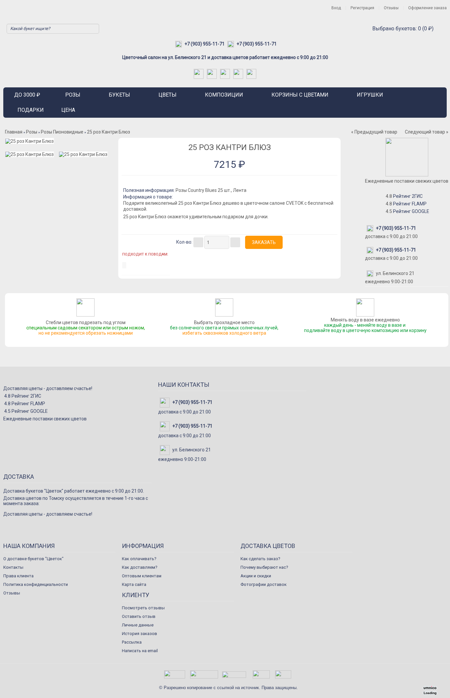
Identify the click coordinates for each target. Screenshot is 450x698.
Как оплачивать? (139, 558)
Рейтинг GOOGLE (411, 211)
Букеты (119, 95)
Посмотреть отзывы (143, 607)
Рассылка (132, 642)
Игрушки (370, 95)
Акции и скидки (255, 575)
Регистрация (362, 8)
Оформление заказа (427, 8)
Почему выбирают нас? (264, 567)
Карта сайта (134, 584)
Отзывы (391, 8)
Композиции (224, 95)
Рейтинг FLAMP (410, 203)
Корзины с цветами (299, 95)
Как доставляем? (139, 567)
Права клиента (18, 575)
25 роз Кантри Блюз (108, 132)
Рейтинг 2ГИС (408, 196)
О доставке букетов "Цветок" (33, 558)
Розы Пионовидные (62, 132)
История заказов (139, 633)
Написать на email (140, 650)
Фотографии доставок (263, 584)
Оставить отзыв (138, 616)
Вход (336, 8)
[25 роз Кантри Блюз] (29, 140)
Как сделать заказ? (260, 558)
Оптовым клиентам (141, 575)
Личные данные (138, 624)
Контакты (13, 567)
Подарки (30, 110)
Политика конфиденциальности (35, 584)
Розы (72, 95)
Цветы (167, 95)
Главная (13, 132)
